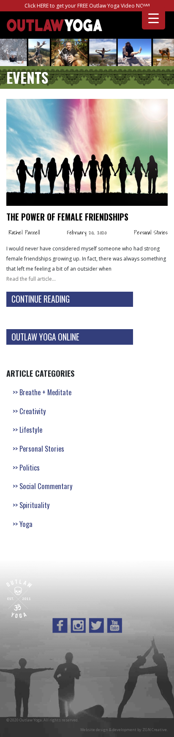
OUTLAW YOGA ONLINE (45, 337)
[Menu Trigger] (153, 17)
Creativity (32, 411)
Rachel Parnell (24, 232)
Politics (29, 467)
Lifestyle (30, 429)
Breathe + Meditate (45, 392)
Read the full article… (31, 278)
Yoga (26, 524)
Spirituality (34, 505)
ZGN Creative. (155, 729)
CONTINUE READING (40, 299)
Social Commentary (46, 486)
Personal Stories (151, 232)
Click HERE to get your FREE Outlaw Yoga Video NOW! (87, 5)
